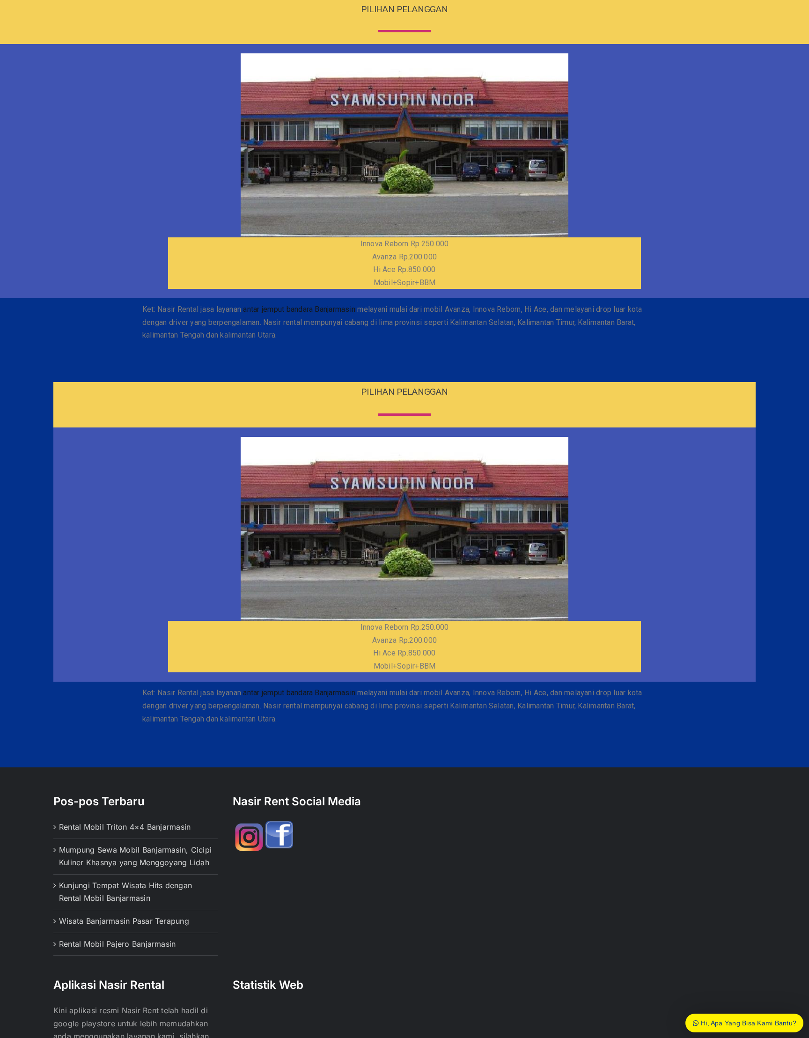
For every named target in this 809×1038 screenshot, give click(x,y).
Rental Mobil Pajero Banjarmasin (117, 944)
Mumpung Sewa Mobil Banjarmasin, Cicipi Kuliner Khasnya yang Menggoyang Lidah (135, 856)
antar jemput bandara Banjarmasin (299, 309)
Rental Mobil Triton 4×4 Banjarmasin (125, 827)
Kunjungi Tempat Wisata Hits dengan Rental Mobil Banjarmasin (125, 892)
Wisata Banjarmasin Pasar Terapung (124, 921)
